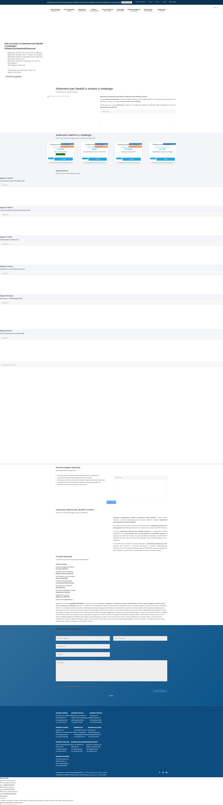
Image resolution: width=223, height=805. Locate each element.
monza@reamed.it (92, 749)
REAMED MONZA (92, 742)
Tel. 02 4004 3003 (61, 766)
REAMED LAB (78, 727)
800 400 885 (172, 2)
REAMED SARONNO (62, 756)
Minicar (94, 10)
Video (157, 2)
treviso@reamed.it (96, 720)
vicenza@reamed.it (62, 734)
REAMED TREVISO (96, 713)
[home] (47, 10)
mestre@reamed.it (62, 720)
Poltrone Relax (55, 10)
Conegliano (109, 603)
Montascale (148, 10)
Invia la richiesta (160, 691)
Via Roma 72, (24, 62)
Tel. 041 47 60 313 (61, 722)
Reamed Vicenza (15, 61)
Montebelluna (132, 603)
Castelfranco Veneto (120, 603)
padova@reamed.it (77, 720)
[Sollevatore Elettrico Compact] (128, 144)
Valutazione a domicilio (18, 70)
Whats (3, 796)
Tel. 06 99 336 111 (61, 751)
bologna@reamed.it (94, 734)
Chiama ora (111, 502)
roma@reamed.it (61, 749)
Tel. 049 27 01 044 (77, 722)
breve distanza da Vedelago (131, 101)
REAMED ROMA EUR (62, 742)
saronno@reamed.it (62, 763)
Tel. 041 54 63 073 (79, 737)
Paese (163, 603)
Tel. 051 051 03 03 (93, 737)
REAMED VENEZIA (62, 713)
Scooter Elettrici (107, 10)
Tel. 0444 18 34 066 (62, 737)
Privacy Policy (74, 775)
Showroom (161, 10)
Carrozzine (120, 10)
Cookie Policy (84, 775)
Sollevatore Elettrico (60, 149)
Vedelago (72, 606)
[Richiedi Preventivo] (51, 158)
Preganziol (64, 606)
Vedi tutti (21, 65)
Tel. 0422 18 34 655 (96, 722)
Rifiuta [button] (2, 803)
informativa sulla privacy (72, 686)
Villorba (101, 603)
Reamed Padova (15, 57)
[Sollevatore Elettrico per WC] (162, 144)
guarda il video (60, 154)
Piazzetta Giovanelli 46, (25, 58)
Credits (104, 775)
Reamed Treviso (14, 52)
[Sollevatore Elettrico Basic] (94, 144)
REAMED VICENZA (62, 727)
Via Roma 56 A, (32, 52)
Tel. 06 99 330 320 (76, 751)
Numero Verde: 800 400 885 (73, 772)
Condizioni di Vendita (62, 775)
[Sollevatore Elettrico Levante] (60, 144)
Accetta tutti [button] (18, 803)
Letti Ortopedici (69, 10)
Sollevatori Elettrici (134, 10)
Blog (165, 2)
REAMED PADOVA (77, 713)
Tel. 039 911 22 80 (91, 751)
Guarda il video (126, 2)
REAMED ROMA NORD (78, 742)
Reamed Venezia (15, 54)
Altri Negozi (12, 65)
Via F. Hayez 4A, (32, 54)
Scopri (64, 159)
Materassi (82, 10)
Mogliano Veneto (154, 603)
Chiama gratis (13, 76)
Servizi (150, 2)
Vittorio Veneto (143, 603)
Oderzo (58, 606)
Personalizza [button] (9, 803)
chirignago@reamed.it (81, 734)
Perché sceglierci (141, 2)
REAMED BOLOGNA (94, 727)
